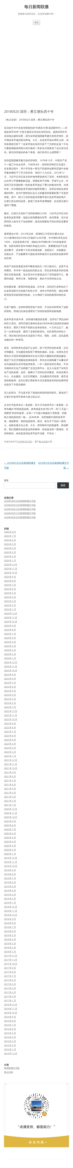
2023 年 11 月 (10, 666)
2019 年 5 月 (10, 886)
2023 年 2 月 (10, 703)
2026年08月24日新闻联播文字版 (20, 501)
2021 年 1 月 (10, 804)
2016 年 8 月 (10, 1020)
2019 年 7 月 (10, 878)
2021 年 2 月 (10, 800)
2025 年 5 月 (10, 593)
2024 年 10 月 (10, 621)
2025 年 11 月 (10, 568)
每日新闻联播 (36, 6)
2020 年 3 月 (10, 845)
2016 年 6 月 (10, 1028)
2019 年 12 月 (10, 857)
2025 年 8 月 (10, 580)
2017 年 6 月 (10, 980)
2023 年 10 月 (10, 670)
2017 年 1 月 (10, 1000)
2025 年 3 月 (10, 601)
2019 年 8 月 (10, 874)
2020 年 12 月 (10, 808)
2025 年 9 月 (10, 576)
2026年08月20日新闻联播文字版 (20, 517)
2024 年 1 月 (10, 658)
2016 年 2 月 (10, 1045)
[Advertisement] (36, 67)
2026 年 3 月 (10, 552)
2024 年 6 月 (10, 637)
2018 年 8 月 (10, 923)
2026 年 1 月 (10, 560)
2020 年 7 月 (10, 829)
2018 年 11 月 (10, 910)
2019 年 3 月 (10, 894)
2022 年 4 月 (10, 743)
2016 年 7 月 (10, 1024)
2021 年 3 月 (10, 796)
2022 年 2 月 (10, 751)
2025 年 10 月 (10, 572)
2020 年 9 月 (10, 821)
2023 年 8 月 (10, 678)
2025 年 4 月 (10, 597)
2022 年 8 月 (10, 727)
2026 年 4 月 (10, 548)
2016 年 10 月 (10, 1012)
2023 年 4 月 (10, 694)
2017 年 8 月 (10, 971)
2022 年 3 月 (10, 747)
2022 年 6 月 (10, 735)
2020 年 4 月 (10, 841)
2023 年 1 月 (10, 707)
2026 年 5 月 (10, 544)
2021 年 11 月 (10, 764)
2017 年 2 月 (10, 996)
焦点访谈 (43, 441)
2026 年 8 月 (10, 531)
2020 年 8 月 (10, 825)
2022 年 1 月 (10, 756)
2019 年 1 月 (10, 902)
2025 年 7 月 (10, 584)
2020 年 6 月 (10, 833)
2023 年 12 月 (10, 662)
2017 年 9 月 (10, 967)
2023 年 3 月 (10, 698)
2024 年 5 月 (10, 641)
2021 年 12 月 (10, 760)
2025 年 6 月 (10, 588)
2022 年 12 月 (10, 711)
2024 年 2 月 (10, 654)
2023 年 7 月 (10, 682)
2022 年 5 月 (10, 739)
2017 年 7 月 (10, 976)
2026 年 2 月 (10, 556)
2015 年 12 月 (10, 1053)
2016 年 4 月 (10, 1037)
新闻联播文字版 (12, 1068)
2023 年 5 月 (10, 690)
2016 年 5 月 (10, 1033)
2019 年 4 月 (10, 890)
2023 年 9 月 (10, 674)
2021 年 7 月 (10, 780)
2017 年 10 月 (10, 963)
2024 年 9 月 (10, 625)
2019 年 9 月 (10, 870)
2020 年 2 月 (10, 849)
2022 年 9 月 (10, 723)
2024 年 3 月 (10, 650)
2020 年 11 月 (10, 813)
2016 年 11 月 (10, 1008)
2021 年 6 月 (10, 784)
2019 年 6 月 (10, 882)
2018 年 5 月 (10, 935)
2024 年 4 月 (10, 645)
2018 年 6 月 (10, 931)
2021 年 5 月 (10, 788)
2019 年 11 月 (10, 861)
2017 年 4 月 (10, 988)
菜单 (36, 22)
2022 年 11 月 (10, 715)
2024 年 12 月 (10, 613)
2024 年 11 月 (10, 617)
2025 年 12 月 (10, 564)
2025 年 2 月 (10, 605)
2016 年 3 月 (10, 1041)
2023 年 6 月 (10, 686)
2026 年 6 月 (10, 540)
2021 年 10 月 (10, 768)
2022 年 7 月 (10, 731)
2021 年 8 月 (10, 776)
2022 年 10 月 (10, 719)
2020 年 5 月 (10, 837)
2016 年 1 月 (10, 1049)
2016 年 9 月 (10, 1016)
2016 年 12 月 (10, 1004)
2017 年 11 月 (10, 959)
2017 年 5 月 (10, 984)
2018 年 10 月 (10, 914)
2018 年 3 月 (10, 943)
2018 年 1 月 (10, 951)
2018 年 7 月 (10, 927)
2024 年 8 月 (10, 629)
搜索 (6, 480)
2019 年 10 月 (10, 866)
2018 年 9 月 (10, 918)
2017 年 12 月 (10, 955)
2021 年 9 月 (10, 772)
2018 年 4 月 (10, 939)
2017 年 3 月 (10, 992)
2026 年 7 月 (10, 535)
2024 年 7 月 (10, 633)
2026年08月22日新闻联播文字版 (20, 509)
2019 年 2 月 (10, 898)
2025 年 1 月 (10, 609)
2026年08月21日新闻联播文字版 (20, 513)
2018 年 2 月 (10, 947)
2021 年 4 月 (10, 792)
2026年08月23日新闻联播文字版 (20, 505)
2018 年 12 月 (10, 906)
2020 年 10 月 (10, 817)
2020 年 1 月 (10, 853)
